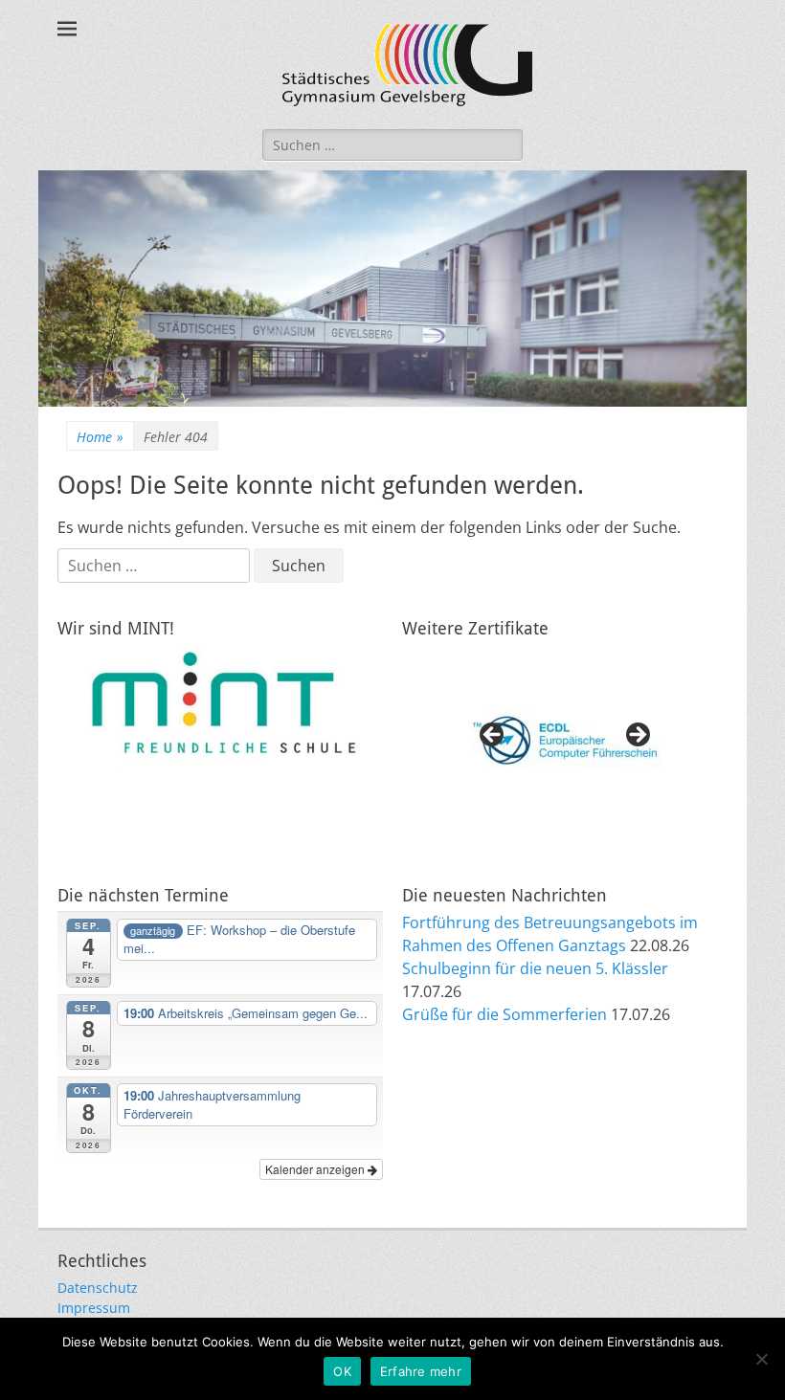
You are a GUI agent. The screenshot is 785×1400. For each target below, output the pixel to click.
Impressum (93, 1308)
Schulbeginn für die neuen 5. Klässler (535, 968)
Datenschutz (97, 1287)
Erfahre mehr (420, 1371)
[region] (565, 740)
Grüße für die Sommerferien (504, 1014)
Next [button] (636, 736)
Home (100, 437)
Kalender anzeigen (316, 1169)
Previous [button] (493, 736)
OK (342, 1371)
